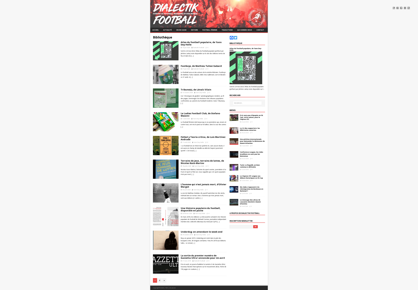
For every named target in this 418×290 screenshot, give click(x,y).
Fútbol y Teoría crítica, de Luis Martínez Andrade (203, 138)
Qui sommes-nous (244, 30)
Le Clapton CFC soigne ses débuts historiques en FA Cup (251, 177)
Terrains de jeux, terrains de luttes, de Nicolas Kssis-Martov (202, 162)
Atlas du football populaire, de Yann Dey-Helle (201, 43)
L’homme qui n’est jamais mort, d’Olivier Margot (203, 185)
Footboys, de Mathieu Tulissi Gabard (201, 65)
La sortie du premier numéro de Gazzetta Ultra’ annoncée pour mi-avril (203, 256)
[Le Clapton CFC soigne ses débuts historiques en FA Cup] (234, 180)
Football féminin (209, 30)
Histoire (194, 30)
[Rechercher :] (247, 103)
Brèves (233, 110)
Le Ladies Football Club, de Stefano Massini (200, 114)
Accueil (155, 30)
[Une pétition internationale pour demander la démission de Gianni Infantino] (234, 143)
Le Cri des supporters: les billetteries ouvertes (250, 129)
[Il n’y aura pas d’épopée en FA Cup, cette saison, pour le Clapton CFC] (234, 120)
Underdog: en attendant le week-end (201, 231)
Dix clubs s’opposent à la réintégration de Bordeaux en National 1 (251, 189)
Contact (260, 30)
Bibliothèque (236, 43)
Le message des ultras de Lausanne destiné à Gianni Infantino (250, 202)
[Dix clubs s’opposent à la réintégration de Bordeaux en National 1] (234, 191)
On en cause (181, 30)
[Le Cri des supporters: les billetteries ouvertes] (234, 132)
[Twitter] (235, 37)
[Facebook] (231, 37)
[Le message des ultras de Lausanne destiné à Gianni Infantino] (234, 204)
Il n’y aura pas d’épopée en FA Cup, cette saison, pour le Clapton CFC (251, 117)
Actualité (167, 30)
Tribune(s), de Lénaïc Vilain (196, 89)
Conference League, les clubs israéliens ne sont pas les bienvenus (251, 154)
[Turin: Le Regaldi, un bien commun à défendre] (234, 169)
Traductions (227, 30)
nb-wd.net (172, 288)
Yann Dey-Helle (201, 92)
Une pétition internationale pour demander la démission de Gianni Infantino (252, 141)
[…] (192, 56)
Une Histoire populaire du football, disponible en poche (200, 209)
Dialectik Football (198, 47)
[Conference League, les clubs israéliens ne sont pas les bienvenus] (234, 156)
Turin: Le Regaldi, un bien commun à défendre (250, 166)
